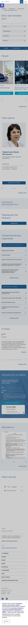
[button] (2, 5)
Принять (6, 621)
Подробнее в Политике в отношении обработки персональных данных (12, 609)
